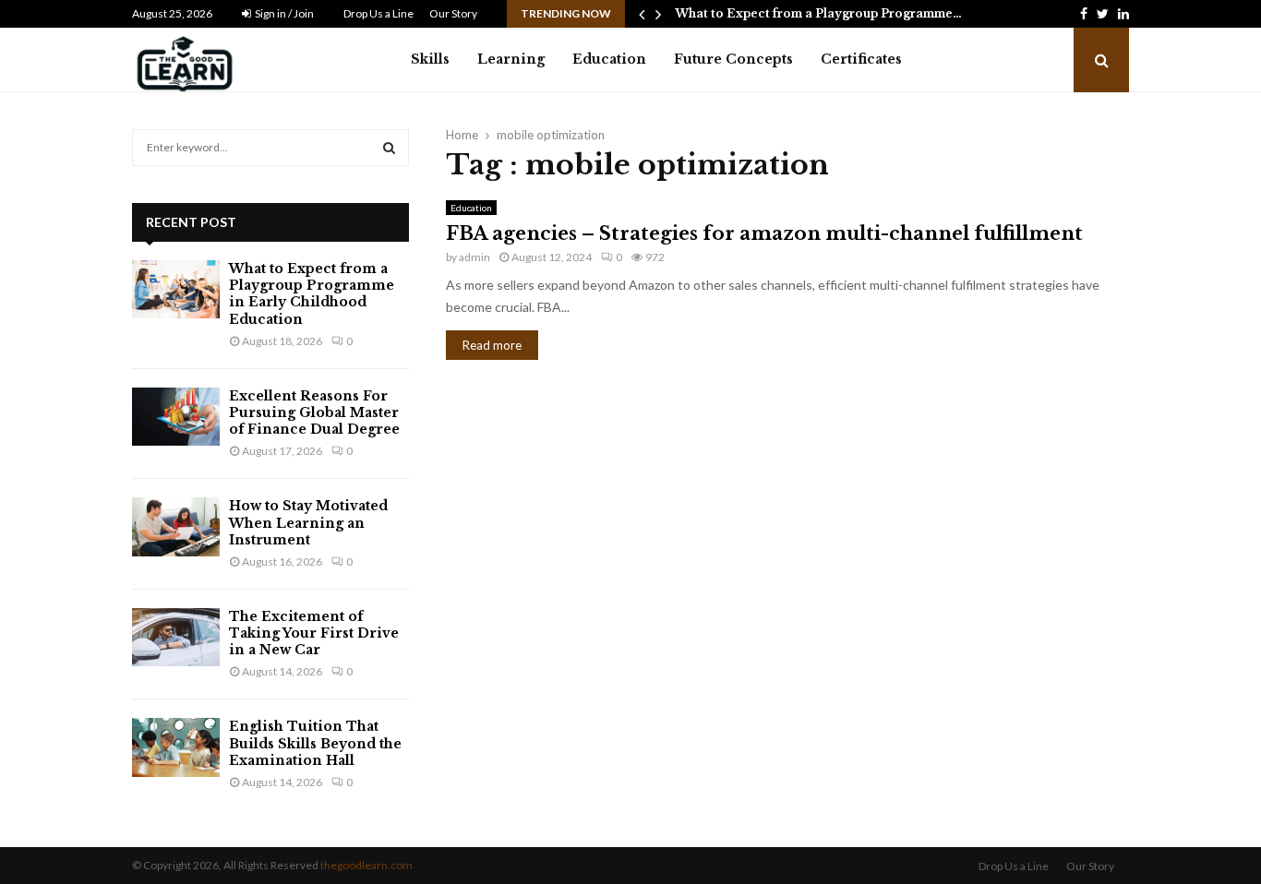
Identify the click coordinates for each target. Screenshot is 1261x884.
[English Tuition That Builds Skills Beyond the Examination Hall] (176, 747)
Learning (511, 59)
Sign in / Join (283, 13)
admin (474, 257)
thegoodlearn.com (366, 865)
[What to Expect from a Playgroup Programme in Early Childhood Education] (176, 289)
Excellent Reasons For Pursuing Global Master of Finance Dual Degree (314, 412)
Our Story (453, 13)
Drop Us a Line (378, 13)
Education (609, 59)
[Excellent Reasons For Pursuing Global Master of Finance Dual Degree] (176, 417)
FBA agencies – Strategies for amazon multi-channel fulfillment (764, 233)
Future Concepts (733, 59)
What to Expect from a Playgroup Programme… (818, 13)
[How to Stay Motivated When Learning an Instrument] (176, 526)
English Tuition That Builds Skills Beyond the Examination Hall (315, 743)
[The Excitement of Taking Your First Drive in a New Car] (176, 637)
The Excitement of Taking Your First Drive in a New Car (314, 633)
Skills (430, 59)
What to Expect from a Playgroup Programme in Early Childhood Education (311, 294)
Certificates (861, 59)
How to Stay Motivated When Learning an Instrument (308, 522)
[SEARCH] (389, 147)
